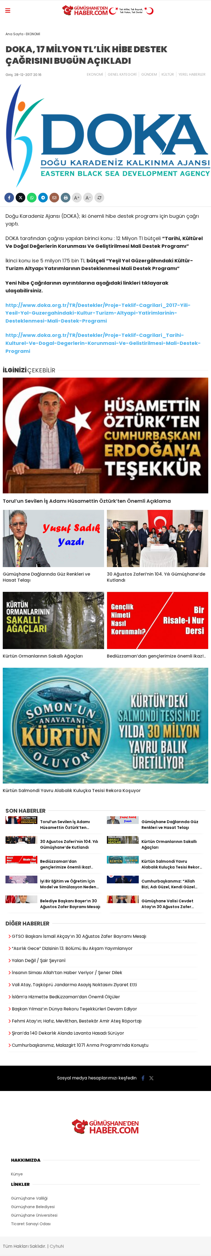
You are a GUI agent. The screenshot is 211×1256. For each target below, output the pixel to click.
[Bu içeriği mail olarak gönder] (54, 197)
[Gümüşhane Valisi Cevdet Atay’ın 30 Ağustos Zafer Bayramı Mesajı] (123, 902)
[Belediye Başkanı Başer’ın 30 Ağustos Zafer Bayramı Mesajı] (21, 902)
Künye (17, 1174)
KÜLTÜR (168, 74)
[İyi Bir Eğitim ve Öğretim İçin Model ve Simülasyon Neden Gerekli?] (21, 882)
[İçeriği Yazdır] (65, 197)
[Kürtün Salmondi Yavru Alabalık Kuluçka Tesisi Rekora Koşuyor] (105, 726)
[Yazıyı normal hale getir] (99, 197)
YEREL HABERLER (192, 74)
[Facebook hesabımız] (143, 1078)
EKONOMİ (95, 74)
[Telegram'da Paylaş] (43, 197)
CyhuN (57, 1246)
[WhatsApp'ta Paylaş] (32, 197)
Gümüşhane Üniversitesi (34, 1215)
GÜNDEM (149, 74)
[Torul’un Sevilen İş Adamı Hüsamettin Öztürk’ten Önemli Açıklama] (105, 435)
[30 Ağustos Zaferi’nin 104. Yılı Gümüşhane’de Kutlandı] (157, 538)
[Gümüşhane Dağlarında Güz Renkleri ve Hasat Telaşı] (53, 538)
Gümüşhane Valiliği (29, 1198)
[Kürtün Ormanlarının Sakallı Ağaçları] (53, 620)
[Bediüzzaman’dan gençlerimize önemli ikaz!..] (157, 620)
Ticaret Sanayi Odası (31, 1224)
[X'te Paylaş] (20, 197)
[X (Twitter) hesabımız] (151, 1078)
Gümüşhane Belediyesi (33, 1207)
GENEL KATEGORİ (122, 74)
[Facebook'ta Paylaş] (9, 197)
